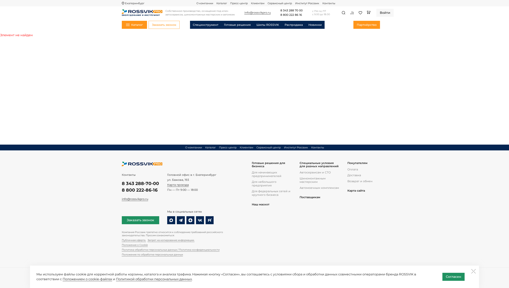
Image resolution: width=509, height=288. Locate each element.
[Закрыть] (473, 271)
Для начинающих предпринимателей (266, 174)
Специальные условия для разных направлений (319, 165)
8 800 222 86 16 (291, 15)
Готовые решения (237, 25)
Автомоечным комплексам (319, 188)
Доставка (354, 175)
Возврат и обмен (359, 181)
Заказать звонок (140, 220)
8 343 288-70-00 (140, 183)
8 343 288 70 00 (291, 10)
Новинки (315, 25)
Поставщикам (310, 197)
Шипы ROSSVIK (267, 25)
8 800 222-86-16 (140, 190)
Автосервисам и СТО (315, 172)
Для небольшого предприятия (264, 183)
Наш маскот (260, 204)
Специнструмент (205, 25)
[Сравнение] (352, 12)
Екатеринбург (134, 3)
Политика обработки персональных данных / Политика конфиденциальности (171, 249)
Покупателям (357, 163)
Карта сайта (356, 190)
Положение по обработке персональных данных (152, 254)
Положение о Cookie (135, 244)
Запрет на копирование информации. (171, 240)
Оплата (352, 169)
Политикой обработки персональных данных (154, 279)
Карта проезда (178, 185)
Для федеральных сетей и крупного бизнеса (271, 193)
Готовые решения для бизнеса (268, 165)
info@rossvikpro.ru (135, 199)
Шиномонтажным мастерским (313, 180)
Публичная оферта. (134, 240)
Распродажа (294, 25)
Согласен (453, 277)
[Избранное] (360, 12)
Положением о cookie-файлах (87, 279)
